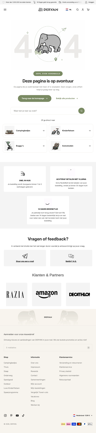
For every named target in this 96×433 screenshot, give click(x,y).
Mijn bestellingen (38, 388)
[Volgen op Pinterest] (11, 415)
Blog (33, 401)
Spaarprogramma (11, 392)
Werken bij (35, 405)
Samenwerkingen (38, 380)
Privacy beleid (65, 371)
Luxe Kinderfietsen (12, 388)
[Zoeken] (81, 111)
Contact (34, 375)
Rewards (34, 371)
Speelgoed (8, 380)
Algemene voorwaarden (69, 375)
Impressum (35, 367)
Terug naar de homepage (33, 98)
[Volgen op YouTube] (17, 415)
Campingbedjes (10, 363)
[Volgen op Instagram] (5, 415)
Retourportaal (65, 380)
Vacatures (35, 396)
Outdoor (7, 384)
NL (70, 9)
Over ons (34, 363)
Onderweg (8, 375)
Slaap (6, 371)
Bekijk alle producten (65, 98)
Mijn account (36, 384)
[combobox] (68, 9)
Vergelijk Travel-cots (39, 392)
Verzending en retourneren (70, 363)
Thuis (6, 367)
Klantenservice (65, 367)
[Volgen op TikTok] (23, 415)
